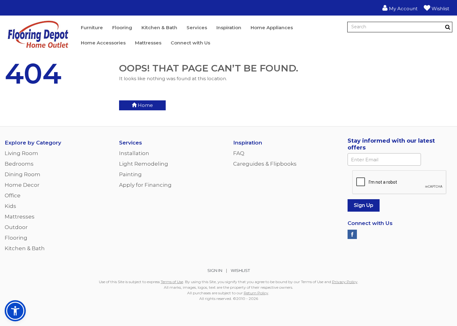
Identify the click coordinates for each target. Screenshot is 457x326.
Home (144, 105)
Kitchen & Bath (159, 27)
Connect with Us (190, 43)
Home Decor (22, 185)
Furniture (92, 27)
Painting (130, 174)
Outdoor (16, 227)
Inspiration (228, 27)
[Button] (447, 27)
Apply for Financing (145, 185)
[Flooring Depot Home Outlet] (38, 35)
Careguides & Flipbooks (265, 164)
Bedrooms (19, 164)
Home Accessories (103, 43)
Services (197, 27)
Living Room (21, 153)
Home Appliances (272, 27)
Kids (10, 206)
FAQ (238, 153)
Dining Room (22, 174)
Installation (134, 153)
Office (13, 195)
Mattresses (148, 43)
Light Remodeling (143, 164)
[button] (400, 8)
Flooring (122, 27)
